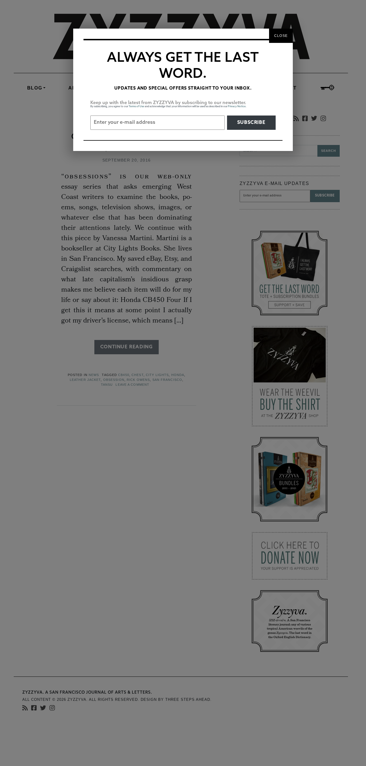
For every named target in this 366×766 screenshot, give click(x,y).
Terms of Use (136, 106)
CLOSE (281, 36)
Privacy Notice (237, 106)
